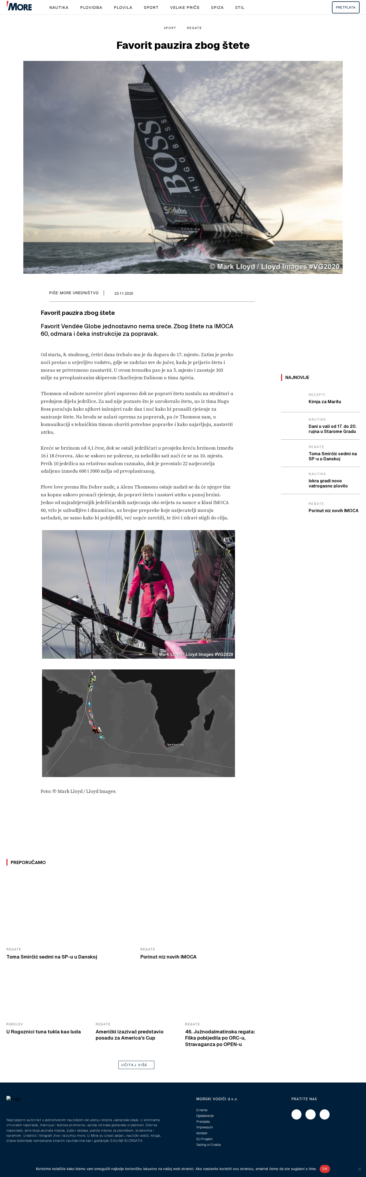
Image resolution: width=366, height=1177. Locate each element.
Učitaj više (134, 1065)
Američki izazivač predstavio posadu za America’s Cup (129, 1035)
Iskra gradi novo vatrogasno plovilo (328, 483)
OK (324, 1169)
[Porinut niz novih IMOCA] (203, 908)
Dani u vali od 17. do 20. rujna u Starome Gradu (333, 429)
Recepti (317, 394)
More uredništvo (79, 292)
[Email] (237, 294)
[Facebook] (225, 294)
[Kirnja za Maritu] (293, 399)
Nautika (317, 419)
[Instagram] (310, 1114)
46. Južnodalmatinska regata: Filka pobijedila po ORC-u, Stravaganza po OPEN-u (220, 1038)
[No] (359, 1169)
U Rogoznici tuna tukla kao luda (43, 1032)
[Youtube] (325, 1114)
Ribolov (14, 1024)
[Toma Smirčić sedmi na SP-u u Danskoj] (69, 908)
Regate (194, 28)
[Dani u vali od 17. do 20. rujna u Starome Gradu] (293, 426)
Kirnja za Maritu (325, 402)
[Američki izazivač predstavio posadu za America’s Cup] (136, 995)
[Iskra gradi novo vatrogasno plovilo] (293, 480)
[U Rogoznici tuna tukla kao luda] (47, 995)
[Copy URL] (249, 294)
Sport (170, 28)
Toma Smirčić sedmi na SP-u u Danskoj (51, 957)
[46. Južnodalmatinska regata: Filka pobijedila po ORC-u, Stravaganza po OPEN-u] (225, 995)
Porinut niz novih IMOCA (168, 957)
